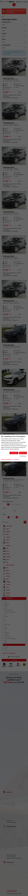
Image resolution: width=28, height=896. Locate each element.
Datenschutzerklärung (6, 459)
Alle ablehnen (23, 453)
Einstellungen (23, 456)
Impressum (16, 459)
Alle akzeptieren (13, 453)
